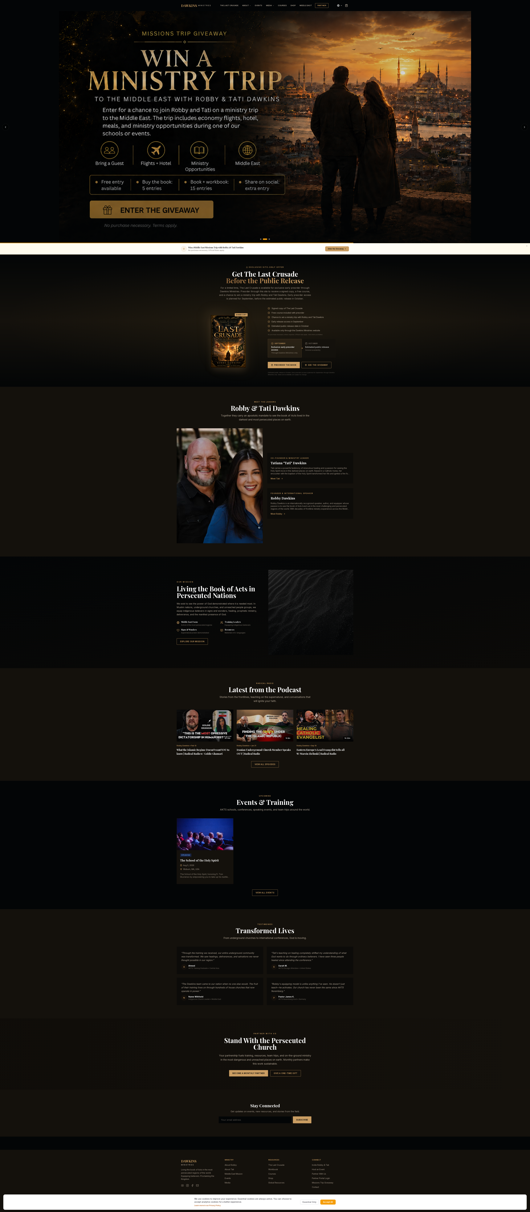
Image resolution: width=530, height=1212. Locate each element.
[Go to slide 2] (263, 239)
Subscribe (302, 1120)
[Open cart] (346, 5)
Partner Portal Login (321, 1178)
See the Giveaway (318, 365)
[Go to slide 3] (268, 239)
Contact (315, 1187)
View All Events (265, 892)
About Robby (231, 1165)
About (245, 5)
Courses (282, 5)
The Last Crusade (229, 5)
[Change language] (339, 5)
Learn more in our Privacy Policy (207, 1205)
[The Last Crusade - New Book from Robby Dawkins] (265, 127)
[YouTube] (182, 1185)
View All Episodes (265, 764)
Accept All (328, 1202)
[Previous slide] (5, 127)
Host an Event (318, 1169)
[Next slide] (524, 127)
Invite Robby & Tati (320, 1165)
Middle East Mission (234, 1174)
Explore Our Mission (192, 641)
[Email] (197, 1185)
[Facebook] (192, 1185)
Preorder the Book (285, 365)
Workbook (273, 1169)
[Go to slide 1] (260, 239)
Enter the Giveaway (336, 249)
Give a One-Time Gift (285, 1073)
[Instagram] (187, 1185)
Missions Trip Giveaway (322, 1182)
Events (258, 5)
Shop (293, 5)
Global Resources (276, 1182)
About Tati (229, 1169)
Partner (321, 5)
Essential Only (309, 1202)
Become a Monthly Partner (248, 1073)
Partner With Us (319, 1174)
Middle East (306, 5)
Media (269, 5)
